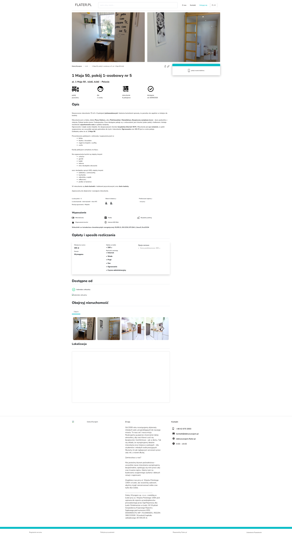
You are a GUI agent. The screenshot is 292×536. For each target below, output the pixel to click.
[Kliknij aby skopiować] (168, 66)
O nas (184, 5)
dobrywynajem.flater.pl (186, 439)
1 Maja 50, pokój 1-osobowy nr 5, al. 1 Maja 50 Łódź (108, 66)
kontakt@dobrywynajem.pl (187, 434)
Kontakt (193, 5)
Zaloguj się (203, 5)
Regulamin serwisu (35, 532)
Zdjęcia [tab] (76, 312)
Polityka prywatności (107, 532)
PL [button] (213, 5)
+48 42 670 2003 (183, 429)
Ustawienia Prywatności (254, 532)
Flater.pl (184, 532)
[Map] (121, 377)
